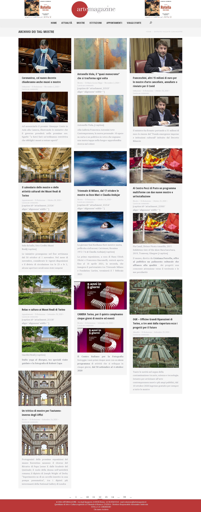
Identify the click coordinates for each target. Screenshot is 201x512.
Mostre (80, 83)
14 (112, 496)
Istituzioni (26, 86)
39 (124, 496)
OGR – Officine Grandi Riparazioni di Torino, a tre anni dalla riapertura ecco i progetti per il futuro (155, 323)
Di (37, 86)
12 (100, 496)
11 (93, 496)
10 (87, 496)
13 (106, 496)
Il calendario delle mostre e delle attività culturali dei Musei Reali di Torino (41, 191)
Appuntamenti (27, 200)
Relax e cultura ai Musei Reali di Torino (43, 309)
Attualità (136, 332)
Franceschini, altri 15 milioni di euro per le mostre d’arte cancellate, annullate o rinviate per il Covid (155, 82)
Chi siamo (98, 509)
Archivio (105, 509)
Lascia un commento (30, 89)
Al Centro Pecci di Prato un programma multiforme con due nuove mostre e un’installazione (154, 192)
